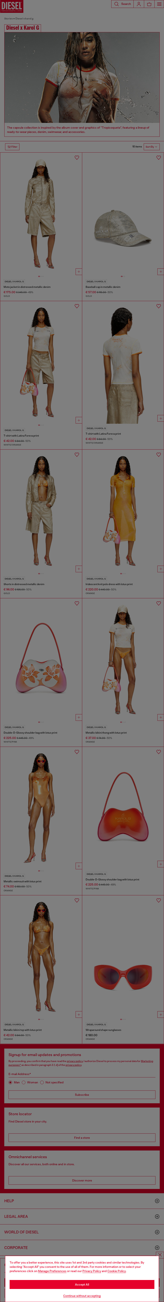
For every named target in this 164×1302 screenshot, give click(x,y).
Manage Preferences (52, 1271)
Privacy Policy (91, 1271)
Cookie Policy (116, 1271)
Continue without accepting (82, 1296)
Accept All (82, 1284)
